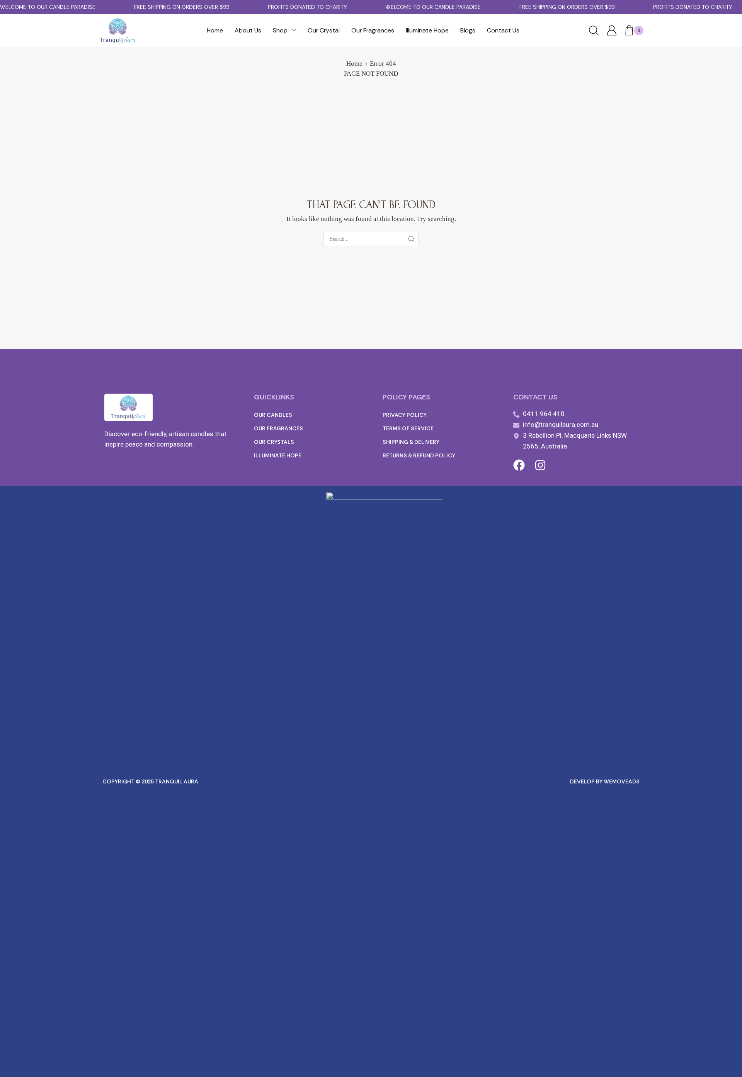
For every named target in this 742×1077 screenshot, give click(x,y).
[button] (594, 31)
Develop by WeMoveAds (605, 781)
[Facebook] (519, 465)
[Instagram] (540, 465)
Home (354, 63)
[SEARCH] (411, 239)
